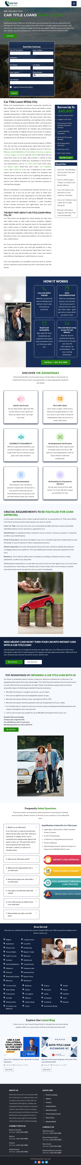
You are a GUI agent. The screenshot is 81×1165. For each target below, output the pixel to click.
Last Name (36, 65)
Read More (9, 1069)
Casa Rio (27, 944)
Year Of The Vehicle (16, 50)
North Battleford (17, 152)
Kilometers (13, 57)
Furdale (9, 998)
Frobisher (47, 1002)
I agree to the (23, 87)
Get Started (32, 662)
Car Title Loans (31, 164)
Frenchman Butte (50, 1006)
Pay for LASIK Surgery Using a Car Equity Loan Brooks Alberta (66, 182)
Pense (65, 990)
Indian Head (29, 1002)
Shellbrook (28, 960)
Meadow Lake (29, 968)
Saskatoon (10, 944)
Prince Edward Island (53, 1114)
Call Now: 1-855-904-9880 (55, 362)
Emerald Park (29, 972)
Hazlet (65, 986)
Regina (8, 940)
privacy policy (28, 87)
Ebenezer (47, 990)
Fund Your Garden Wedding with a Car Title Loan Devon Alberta (58, 1060)
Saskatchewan (51, 1106)
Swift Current (11, 956)
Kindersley (28, 948)
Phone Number (38, 72)
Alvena (46, 986)
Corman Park (11, 986)
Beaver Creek (29, 952)
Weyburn (9, 968)
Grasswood (10, 994)
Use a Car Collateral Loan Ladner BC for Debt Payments (67, 202)
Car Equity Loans (11, 167)
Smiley (27, 990)
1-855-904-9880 (22, 1132)
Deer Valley (10, 990)
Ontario (48, 1102)
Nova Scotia (50, 1118)
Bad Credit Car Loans (18, 169)
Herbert (66, 994)
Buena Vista (28, 976)
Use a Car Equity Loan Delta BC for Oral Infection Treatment (65, 192)
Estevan (9, 972)
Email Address (15, 72)
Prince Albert (30, 152)
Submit (14, 93)
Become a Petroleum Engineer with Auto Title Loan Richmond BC (66, 212)
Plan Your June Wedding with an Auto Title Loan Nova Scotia (66, 172)
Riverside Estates (12, 976)
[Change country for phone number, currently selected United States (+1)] (35, 75)
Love (65, 998)
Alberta (48, 1099)
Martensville (11, 1002)
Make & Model (37, 50)
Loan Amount (14, 79)
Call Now (10, 36)
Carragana (29, 994)
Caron (27, 1006)
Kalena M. (9, 1065)
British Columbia (51, 1095)
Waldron (28, 986)
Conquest (47, 998)
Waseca (28, 998)
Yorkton (9, 960)
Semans (66, 1002)
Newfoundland (51, 1121)
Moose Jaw (10, 948)
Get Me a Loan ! (66, 158)
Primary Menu (74, 3)
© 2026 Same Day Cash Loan (40, 1159)
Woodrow (27, 981)
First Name (14, 65)
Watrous (7, 152)
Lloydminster (29, 964)
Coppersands (29, 940)
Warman (48, 149)
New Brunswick (51, 1110)
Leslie (46, 994)
